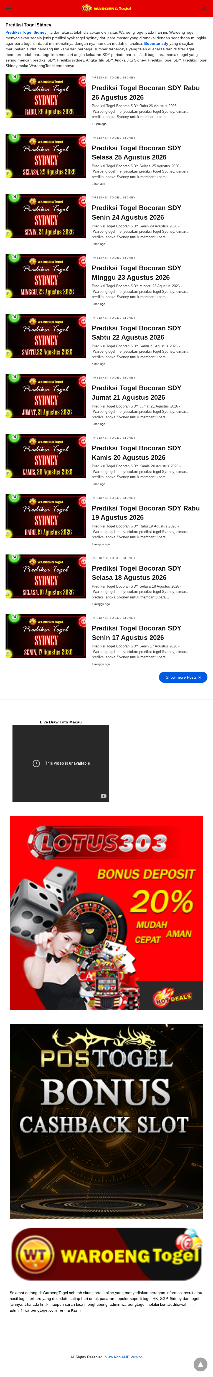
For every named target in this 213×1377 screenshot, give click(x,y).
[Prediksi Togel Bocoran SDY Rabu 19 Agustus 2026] (46, 516)
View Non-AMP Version (124, 1357)
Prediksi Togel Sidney (114, 77)
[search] (204, 8)
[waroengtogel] (106, 8)
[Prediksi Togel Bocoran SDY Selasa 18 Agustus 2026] (46, 576)
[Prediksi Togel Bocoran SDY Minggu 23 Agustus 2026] (46, 276)
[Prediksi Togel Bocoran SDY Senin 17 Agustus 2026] (46, 636)
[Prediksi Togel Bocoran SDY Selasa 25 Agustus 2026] (46, 156)
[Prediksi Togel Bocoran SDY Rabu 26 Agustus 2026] (46, 96)
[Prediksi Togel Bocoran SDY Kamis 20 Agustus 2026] (46, 456)
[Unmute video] (60, 763)
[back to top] (200, 1364)
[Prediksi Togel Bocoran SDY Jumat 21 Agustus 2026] (46, 396)
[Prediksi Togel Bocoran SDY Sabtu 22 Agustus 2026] (46, 336)
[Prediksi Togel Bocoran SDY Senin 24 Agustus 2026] (46, 216)
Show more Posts (181, 677)
